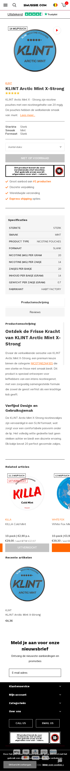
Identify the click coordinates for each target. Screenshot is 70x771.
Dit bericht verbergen (20, 764)
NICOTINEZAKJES (42, 363)
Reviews (35, 312)
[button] (5, 5)
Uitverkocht (27, 547)
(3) (21, 93)
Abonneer (50, 672)
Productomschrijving (35, 302)
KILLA (8, 519)
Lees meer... (27, 115)
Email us (47, 723)
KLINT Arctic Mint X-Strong (23, 614)
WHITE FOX (58, 519)
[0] (63, 5)
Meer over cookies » (53, 764)
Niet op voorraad (35, 158)
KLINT (8, 83)
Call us (21, 723)
